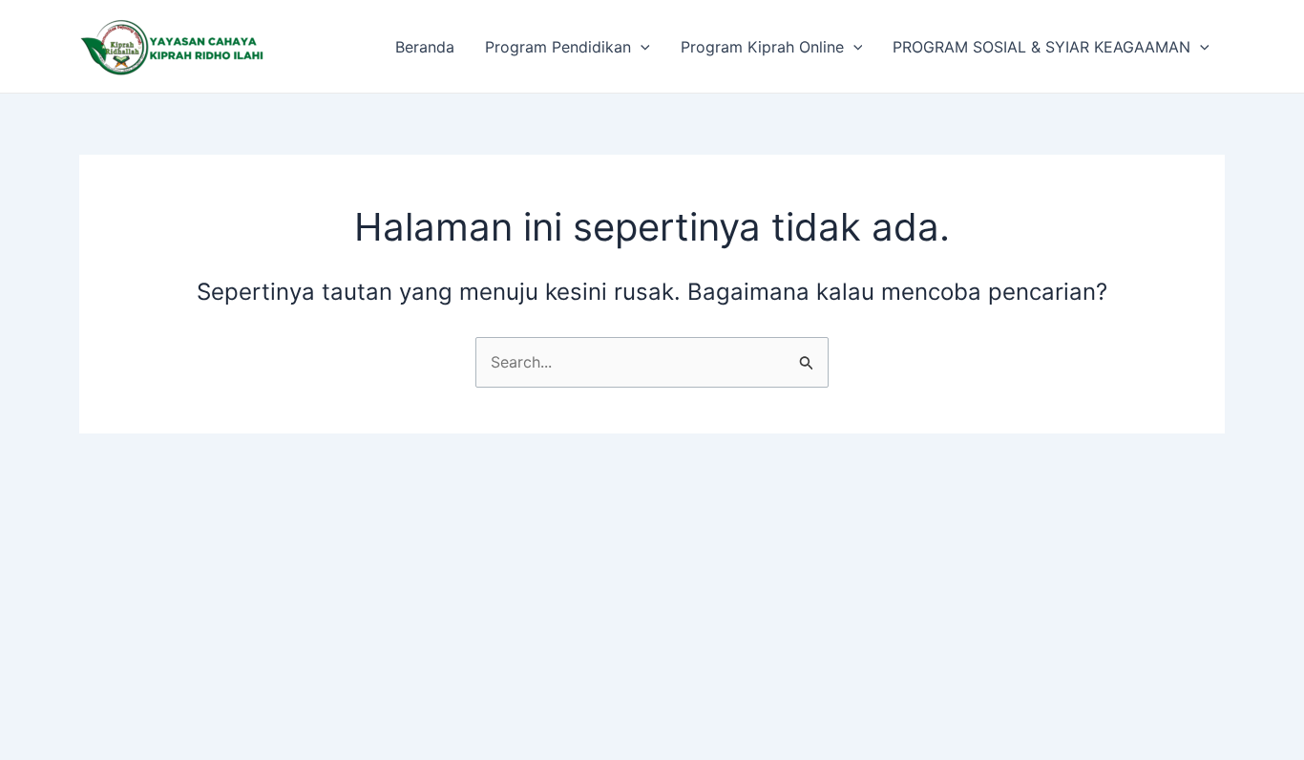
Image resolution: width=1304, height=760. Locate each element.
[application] (640, 47)
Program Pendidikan (558, 46)
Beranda (424, 46)
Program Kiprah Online (762, 46)
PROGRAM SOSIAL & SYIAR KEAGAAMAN (1041, 46)
